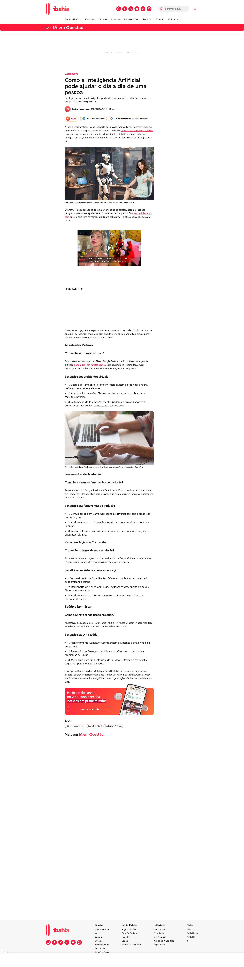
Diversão (115, 19)
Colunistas (173, 19)
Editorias (99, 925)
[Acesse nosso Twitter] (130, 8)
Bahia (97, 933)
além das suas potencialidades (137, 130)
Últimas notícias (102, 929)
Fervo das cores (102, 952)
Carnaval (90, 19)
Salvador (103, 19)
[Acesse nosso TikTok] (143, 8)
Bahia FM (191, 937)
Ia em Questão (94, 726)
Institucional (159, 925)
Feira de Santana (129, 933)
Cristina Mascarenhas (74, 726)
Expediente (159, 933)
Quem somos (160, 929)
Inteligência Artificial (113, 726)
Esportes (160, 19)
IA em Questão (68, 28)
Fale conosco (159, 937)
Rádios (190, 925)
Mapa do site (159, 944)
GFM (189, 929)
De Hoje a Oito (131, 19)
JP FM (189, 941)
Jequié (125, 941)
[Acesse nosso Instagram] (118, 8)
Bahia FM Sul (192, 933)
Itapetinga (126, 937)
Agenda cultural (102, 944)
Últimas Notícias (73, 19)
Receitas (147, 19)
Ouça (73, 118)
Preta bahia (100, 948)
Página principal (129, 929)
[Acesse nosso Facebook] (124, 8)
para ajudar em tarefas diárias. (90, 364)
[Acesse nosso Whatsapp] (149, 8)
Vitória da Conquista (131, 944)
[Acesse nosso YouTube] (136, 8)
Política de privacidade (164, 941)
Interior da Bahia (129, 925)
